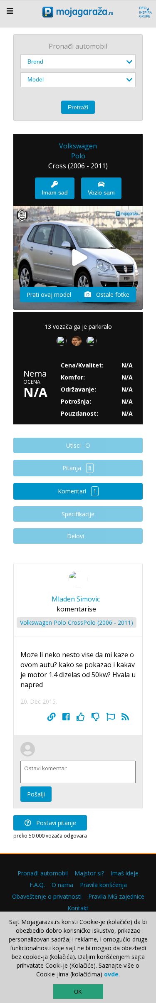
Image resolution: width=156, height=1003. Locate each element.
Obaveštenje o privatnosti (47, 896)
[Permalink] (51, 717)
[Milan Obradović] (93, 342)
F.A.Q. (37, 885)
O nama (62, 885)
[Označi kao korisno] (81, 717)
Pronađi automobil (42, 873)
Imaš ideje (125, 873)
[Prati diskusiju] (125, 717)
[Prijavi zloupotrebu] (110, 717)
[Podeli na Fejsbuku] (66, 717)
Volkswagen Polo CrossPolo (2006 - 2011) (76, 622)
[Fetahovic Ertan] (78, 342)
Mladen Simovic (76, 599)
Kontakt (78, 908)
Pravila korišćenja (103, 885)
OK (78, 992)
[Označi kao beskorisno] (96, 717)
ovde (111, 974)
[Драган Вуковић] (63, 342)
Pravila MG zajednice (116, 896)
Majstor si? (89, 873)
